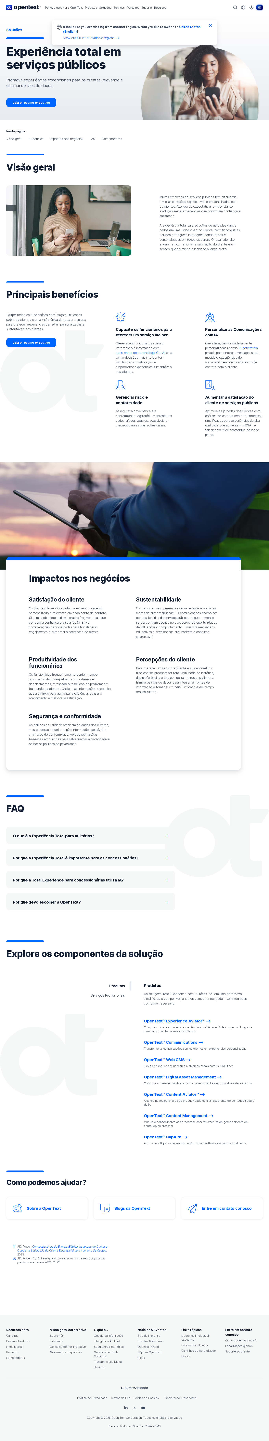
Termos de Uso (120, 1398)
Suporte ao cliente (237, 1351)
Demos (185, 1356)
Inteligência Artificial (107, 1341)
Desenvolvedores (18, 1341)
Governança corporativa (66, 1352)
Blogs (141, 1357)
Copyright (93, 1417)
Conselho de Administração (68, 1346)
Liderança (56, 1341)
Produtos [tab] (117, 986)
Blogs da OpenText (132, 1208)
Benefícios (36, 139)
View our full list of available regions (88, 38)
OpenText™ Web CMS (164, 1059)
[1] (14, 1246)
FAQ (93, 139)
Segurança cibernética (109, 1346)
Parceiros (12, 1352)
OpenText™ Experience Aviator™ (174, 1021)
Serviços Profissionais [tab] (108, 995)
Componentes (112, 139)
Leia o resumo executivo (31, 102)
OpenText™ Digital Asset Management (180, 1077)
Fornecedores (15, 1357)
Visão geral (14, 139)
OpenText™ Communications (170, 1042)
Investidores (14, 1346)
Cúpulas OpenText (150, 1352)
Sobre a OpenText (44, 1208)
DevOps (99, 1367)
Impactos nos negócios (66, 139)
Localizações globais (239, 1346)
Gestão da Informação (108, 1335)
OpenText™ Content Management (175, 1115)
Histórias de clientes (194, 1345)
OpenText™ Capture (162, 1137)
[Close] (210, 25)
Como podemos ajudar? (241, 1340)
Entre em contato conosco (227, 1208)
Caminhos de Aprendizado (198, 1350)
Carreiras (12, 1335)
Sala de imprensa (149, 1335)
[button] (64, 7)
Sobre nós (57, 1335)
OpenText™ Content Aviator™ (171, 1094)
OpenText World (148, 1346)
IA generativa (248, 348)
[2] (14, 1258)
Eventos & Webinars (151, 1341)
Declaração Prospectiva (181, 1398)
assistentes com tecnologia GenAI (140, 353)
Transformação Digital (108, 1361)
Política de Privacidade (92, 1398)
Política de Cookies (146, 1398)
